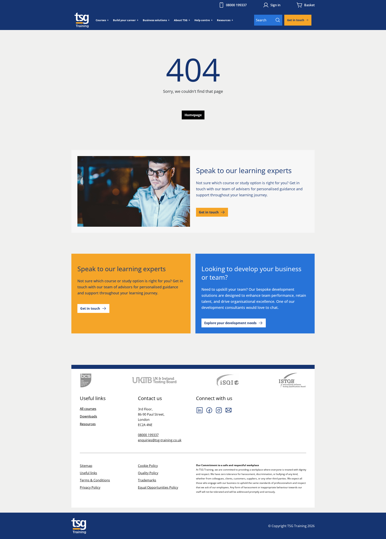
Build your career (124, 20)
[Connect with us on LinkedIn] (199, 410)
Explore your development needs (230, 323)
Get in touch (295, 20)
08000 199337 (236, 5)
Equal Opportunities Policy (158, 487)
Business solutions (155, 20)
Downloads (88, 416)
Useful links (88, 473)
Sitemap (86, 465)
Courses (101, 20)
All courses (88, 409)
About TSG (180, 20)
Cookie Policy (148, 465)
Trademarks (147, 480)
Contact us (150, 398)
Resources (223, 20)
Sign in (275, 5)
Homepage (193, 115)
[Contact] (228, 410)
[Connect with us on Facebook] (209, 410)
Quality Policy (148, 473)
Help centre (202, 20)
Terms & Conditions (95, 480)
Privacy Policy (90, 487)
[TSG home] (82, 20)
